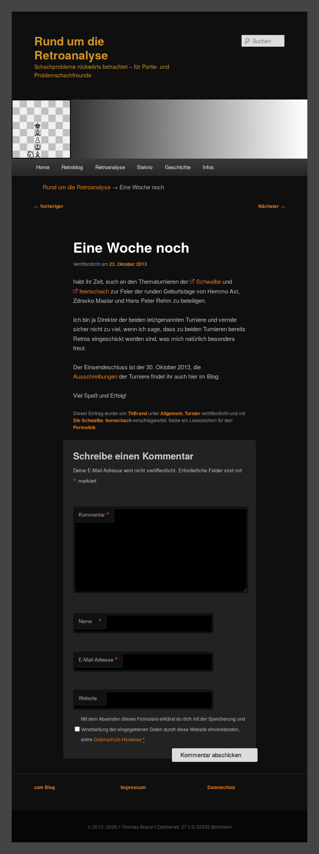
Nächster (271, 206)
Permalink (84, 427)
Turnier (192, 413)
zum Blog (44, 787)
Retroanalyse (110, 167)
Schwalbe (208, 281)
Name (90, 621)
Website (88, 698)
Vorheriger (48, 206)
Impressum (133, 787)
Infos (208, 167)
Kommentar (94, 514)
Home (42, 167)
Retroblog (72, 167)
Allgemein (171, 413)
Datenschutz (221, 787)
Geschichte (178, 167)
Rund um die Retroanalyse (71, 47)
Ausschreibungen (95, 376)
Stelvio (144, 167)
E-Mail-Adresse (98, 659)
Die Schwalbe (88, 420)
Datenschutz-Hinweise (118, 739)
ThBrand (137, 413)
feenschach (94, 291)
